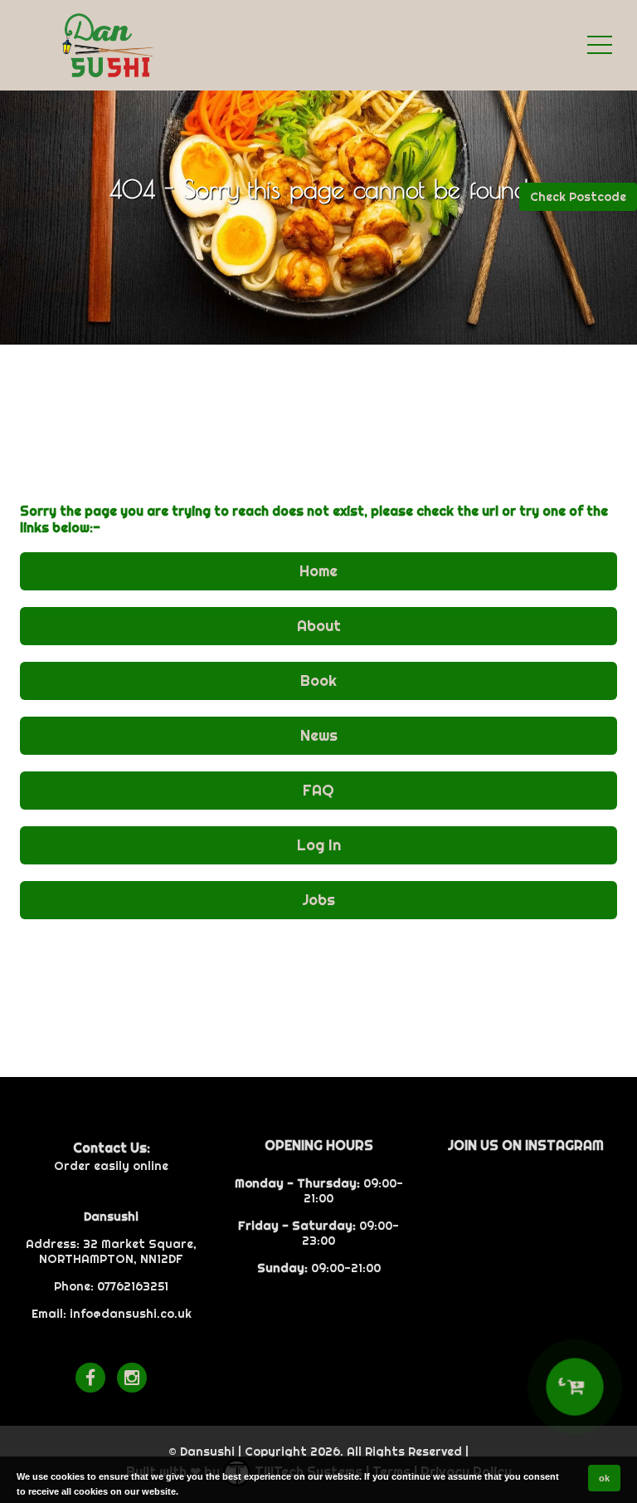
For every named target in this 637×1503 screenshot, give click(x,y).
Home (318, 570)
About (319, 625)
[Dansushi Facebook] (90, 1378)
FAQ (318, 790)
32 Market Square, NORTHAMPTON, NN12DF (118, 1251)
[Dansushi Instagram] (132, 1378)
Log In (319, 844)
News (319, 735)
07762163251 (132, 1286)
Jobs (318, 899)
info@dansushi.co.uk (131, 1313)
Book (318, 680)
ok (604, 1478)
